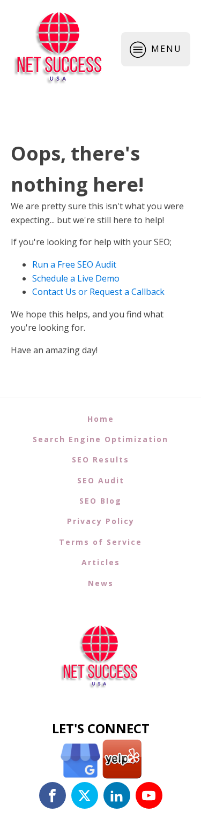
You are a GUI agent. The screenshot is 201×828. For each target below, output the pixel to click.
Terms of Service (100, 542)
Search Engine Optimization (100, 439)
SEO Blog (100, 501)
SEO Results (100, 459)
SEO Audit (100, 480)
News (101, 583)
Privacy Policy (101, 521)
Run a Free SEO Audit (74, 264)
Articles (100, 562)
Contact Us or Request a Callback (98, 292)
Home (100, 419)
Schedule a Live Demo (76, 278)
